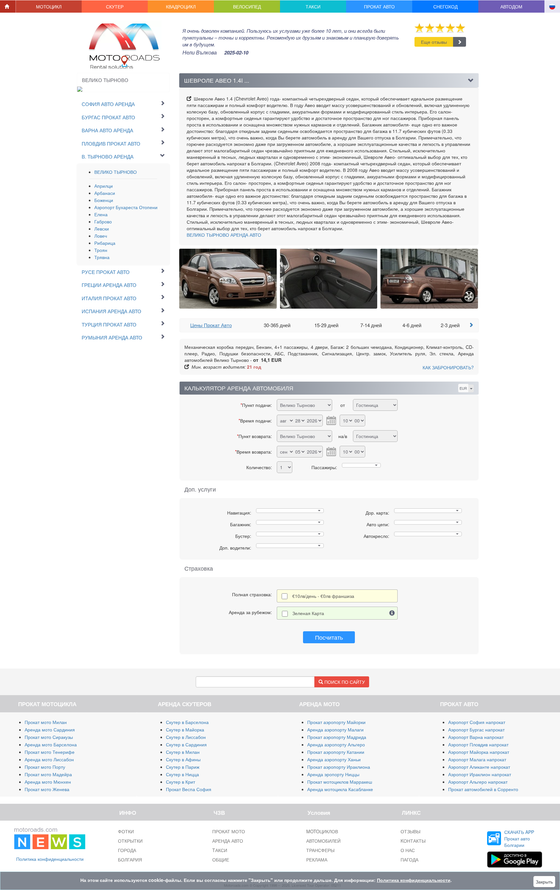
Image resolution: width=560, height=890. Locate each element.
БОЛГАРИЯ (130, 859)
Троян (100, 250)
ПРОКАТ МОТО (228, 831)
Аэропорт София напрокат (476, 722)
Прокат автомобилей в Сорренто (483, 789)
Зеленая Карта (308, 613)
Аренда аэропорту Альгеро (336, 744)
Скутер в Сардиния (186, 744)
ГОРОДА (127, 850)
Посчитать (329, 637)
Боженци (103, 200)
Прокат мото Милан (46, 722)
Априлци (103, 186)
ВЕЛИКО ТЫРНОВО (115, 172)
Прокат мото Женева (47, 789)
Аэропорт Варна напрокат (476, 737)
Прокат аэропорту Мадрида (336, 737)
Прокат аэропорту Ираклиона (338, 767)
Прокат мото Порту (45, 767)
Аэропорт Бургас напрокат (476, 729)
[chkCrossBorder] (392, 613)
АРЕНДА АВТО (224, 234)
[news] (49, 837)
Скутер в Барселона (187, 722)
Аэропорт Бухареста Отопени (126, 207)
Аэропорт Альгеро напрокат (478, 781)
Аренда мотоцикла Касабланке (340, 789)
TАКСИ (219, 850)
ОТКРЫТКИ (130, 840)
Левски (101, 228)
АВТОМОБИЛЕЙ (323, 840)
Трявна (102, 257)
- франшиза (323, 596)
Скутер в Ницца (182, 774)
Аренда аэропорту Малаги (335, 729)
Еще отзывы (434, 42)
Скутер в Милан (183, 752)
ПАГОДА (409, 859)
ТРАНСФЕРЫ (320, 850)
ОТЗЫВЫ (410, 831)
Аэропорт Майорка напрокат (478, 752)
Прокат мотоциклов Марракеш (339, 781)
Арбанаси (104, 193)
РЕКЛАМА (316, 859)
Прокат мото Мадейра (48, 774)
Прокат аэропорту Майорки (336, 722)
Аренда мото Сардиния (50, 729)
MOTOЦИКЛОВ (322, 831)
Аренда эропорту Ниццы (333, 774)
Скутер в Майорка (185, 729)
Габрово (103, 221)
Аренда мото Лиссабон (49, 759)
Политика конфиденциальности (50, 859)
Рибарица (104, 243)
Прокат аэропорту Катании (335, 752)
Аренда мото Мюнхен (48, 781)
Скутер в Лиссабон (186, 737)
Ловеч (100, 235)
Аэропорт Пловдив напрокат (478, 744)
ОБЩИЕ (220, 859)
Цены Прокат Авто (211, 325)
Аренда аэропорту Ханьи (334, 759)
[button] (49, 6)
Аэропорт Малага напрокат (477, 759)
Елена (101, 214)
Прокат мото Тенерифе (50, 752)
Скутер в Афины (183, 759)
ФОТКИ (126, 831)
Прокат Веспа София (188, 789)
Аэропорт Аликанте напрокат (479, 767)
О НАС (408, 850)
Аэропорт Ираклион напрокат (479, 774)
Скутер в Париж (182, 767)
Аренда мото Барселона (51, 744)
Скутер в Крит (180, 781)
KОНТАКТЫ (413, 840)
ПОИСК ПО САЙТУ (344, 682)
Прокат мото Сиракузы (49, 737)
